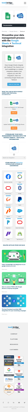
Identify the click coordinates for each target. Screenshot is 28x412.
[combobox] (14, 157)
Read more (4, 269)
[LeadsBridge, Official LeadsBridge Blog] (8, 3)
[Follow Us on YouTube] (19, 403)
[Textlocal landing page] (20, 16)
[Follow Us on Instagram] (8, 403)
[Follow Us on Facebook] (3, 403)
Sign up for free (14, 84)
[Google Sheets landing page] (8, 16)
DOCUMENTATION (6, 94)
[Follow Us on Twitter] (24, 403)
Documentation (7, 25)
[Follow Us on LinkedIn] (13, 403)
